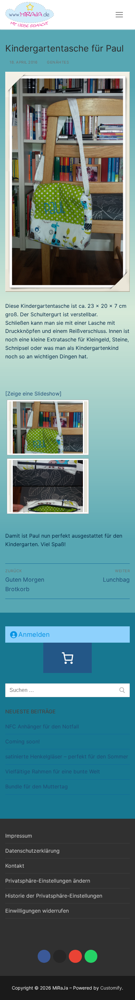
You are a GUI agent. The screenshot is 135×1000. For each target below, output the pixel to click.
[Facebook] (44, 956)
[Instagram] (59, 956)
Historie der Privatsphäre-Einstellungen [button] (53, 895)
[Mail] (75, 956)
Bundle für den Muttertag (36, 786)
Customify (111, 988)
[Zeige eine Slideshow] (33, 393)
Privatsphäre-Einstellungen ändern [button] (47, 880)
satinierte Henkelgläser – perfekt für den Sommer (66, 756)
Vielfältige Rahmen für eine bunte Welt (52, 771)
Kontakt (14, 865)
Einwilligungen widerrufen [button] (37, 910)
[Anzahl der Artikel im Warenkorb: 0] (67, 658)
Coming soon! (22, 741)
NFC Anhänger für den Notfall (42, 726)
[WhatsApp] (91, 956)
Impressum (18, 835)
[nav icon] (119, 15)
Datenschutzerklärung (32, 850)
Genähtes (57, 62)
